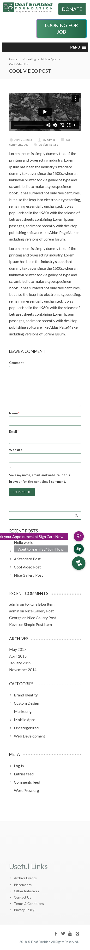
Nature (53, 144)
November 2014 (22, 669)
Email (14, 431)
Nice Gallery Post (39, 611)
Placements (23, 885)
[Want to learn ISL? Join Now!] (79, 549)
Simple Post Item (38, 624)
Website (15, 450)
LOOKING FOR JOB (61, 28)
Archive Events (25, 878)
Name (14, 413)
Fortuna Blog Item (39, 604)
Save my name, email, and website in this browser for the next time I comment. (39, 478)
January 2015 (20, 662)
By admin (49, 140)
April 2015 (18, 656)
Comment (17, 363)
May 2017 (17, 649)
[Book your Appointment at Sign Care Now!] (79, 536)
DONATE (72, 9)
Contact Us (22, 897)
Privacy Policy (24, 910)
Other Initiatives (26, 891)
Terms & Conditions (29, 903)
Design (43, 144)
